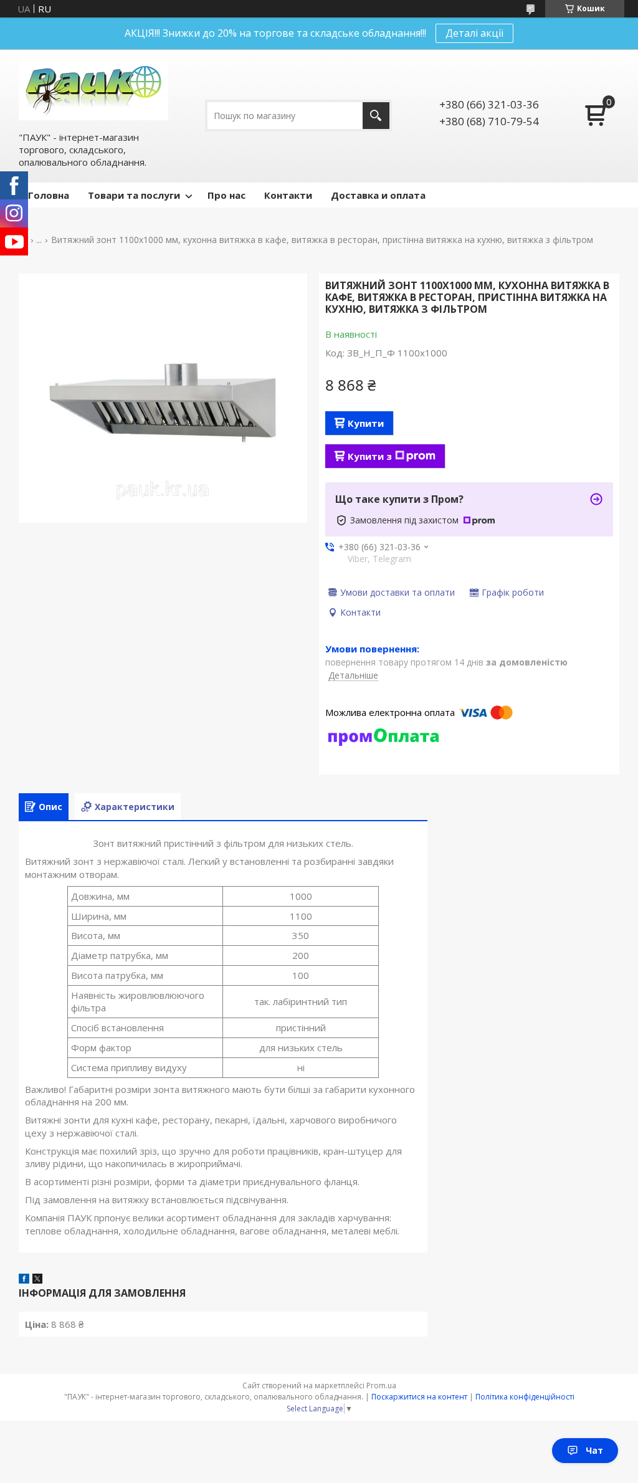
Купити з (370, 456)
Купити (366, 423)
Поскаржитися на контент (419, 1396)
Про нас (226, 195)
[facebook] (24, 1280)
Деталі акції (474, 33)
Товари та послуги (134, 195)
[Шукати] (376, 115)
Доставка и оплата (378, 195)
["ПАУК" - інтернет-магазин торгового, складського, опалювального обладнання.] (93, 89)
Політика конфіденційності (524, 1396)
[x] (37, 1280)
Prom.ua (381, 1385)
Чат (594, 1450)
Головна (48, 195)
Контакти (288, 195)
